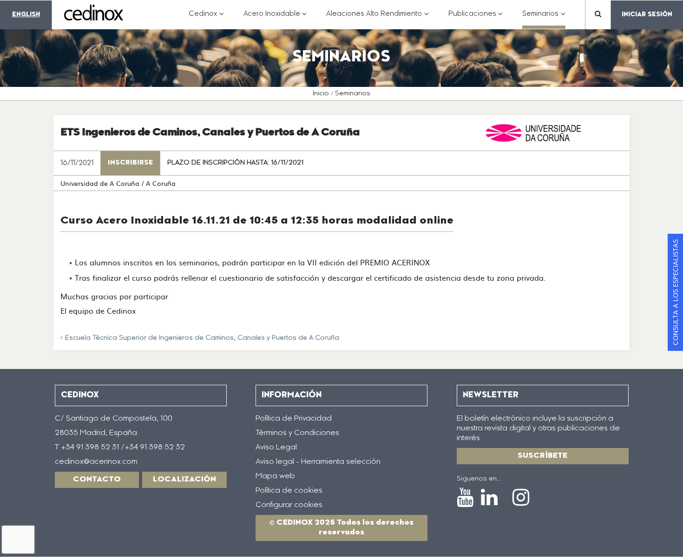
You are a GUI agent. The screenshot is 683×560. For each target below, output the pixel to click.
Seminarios (352, 94)
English (26, 15)
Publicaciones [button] (475, 18)
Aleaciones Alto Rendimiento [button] (377, 18)
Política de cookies (289, 490)
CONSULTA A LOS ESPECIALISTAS (675, 292)
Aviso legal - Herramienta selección (318, 462)
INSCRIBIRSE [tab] (130, 163)
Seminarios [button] (543, 18)
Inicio (321, 94)
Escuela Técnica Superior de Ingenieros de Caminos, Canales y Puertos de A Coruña (202, 338)
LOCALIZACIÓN (184, 479)
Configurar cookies (289, 505)
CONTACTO (97, 479)
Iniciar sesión (647, 15)
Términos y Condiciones (297, 433)
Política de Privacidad (294, 418)
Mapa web (275, 476)
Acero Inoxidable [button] (275, 18)
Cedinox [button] (206, 18)
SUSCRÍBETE (542, 456)
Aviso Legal (276, 447)
